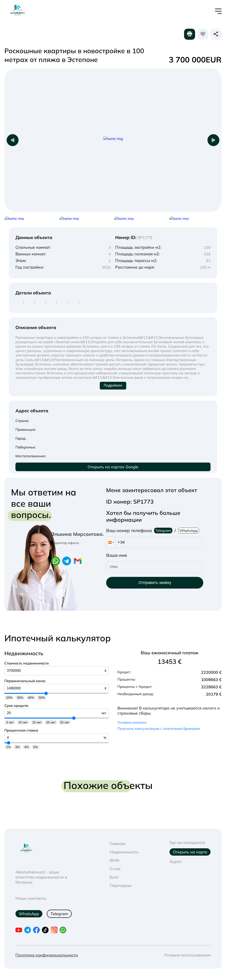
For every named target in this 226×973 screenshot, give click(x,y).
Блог (114, 877)
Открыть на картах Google (113, 466)
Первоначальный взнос (25, 681)
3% (17, 747)
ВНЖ (114, 860)
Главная (117, 843)
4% (26, 747)
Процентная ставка (21, 730)
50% (42, 697)
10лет (23, 722)
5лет (10, 722)
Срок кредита (16, 705)
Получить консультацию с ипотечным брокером (158, 728)
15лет (36, 722)
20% (9, 697)
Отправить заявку (154, 582)
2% (8, 747)
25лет (64, 722)
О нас (115, 868)
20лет (50, 722)
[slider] (46, 693)
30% (20, 697)
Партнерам (121, 885)
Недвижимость (124, 851)
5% (35, 747)
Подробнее (113, 385)
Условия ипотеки (132, 722)
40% (31, 697)
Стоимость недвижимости (26, 663)
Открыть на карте (190, 851)
